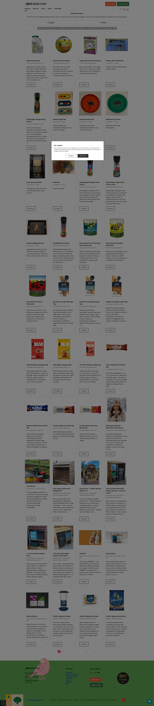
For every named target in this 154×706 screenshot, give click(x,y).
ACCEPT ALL (83, 155)
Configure (71, 155)
